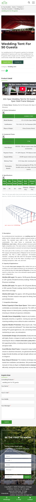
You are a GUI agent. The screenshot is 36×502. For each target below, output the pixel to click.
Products (20, 7)
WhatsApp (6, 500)
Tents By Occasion (7, 9)
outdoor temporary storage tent (21, 495)
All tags (24, 491)
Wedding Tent (18, 9)
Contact (30, 500)
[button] (32, 28)
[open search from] (29, 2)
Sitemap (18, 491)
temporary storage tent (18, 493)
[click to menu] (33, 2)
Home (14, 7)
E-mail (19, 500)
